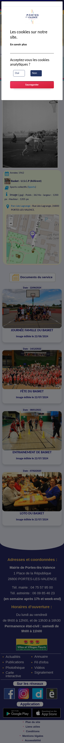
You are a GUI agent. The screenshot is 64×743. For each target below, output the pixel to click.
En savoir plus (18, 44)
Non (34, 73)
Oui (17, 73)
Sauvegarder (32, 85)
